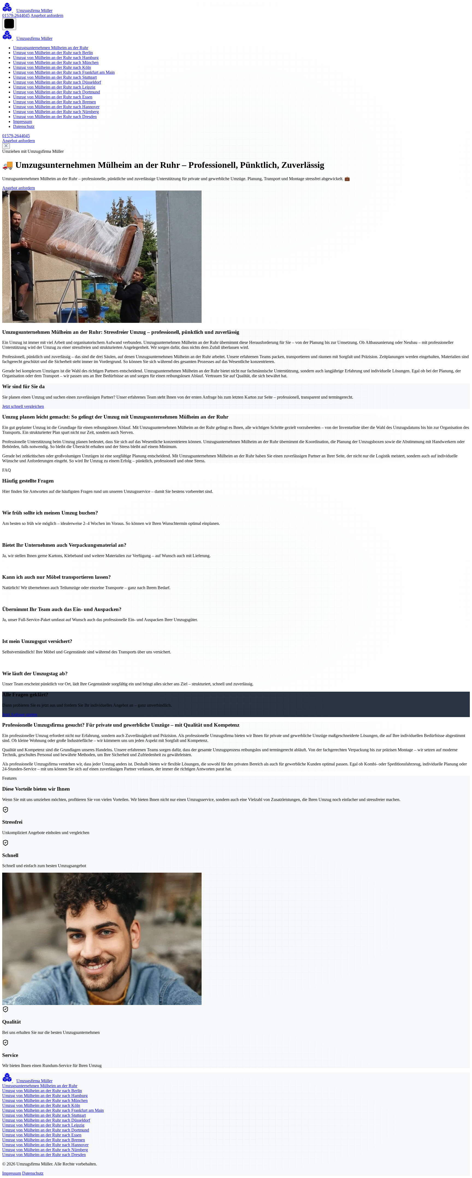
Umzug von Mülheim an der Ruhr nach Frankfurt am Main (64, 72)
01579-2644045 (16, 15)
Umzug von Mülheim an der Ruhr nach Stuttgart (55, 77)
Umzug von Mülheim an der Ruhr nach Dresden (55, 116)
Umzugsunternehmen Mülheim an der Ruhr (50, 47)
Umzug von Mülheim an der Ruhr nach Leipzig (54, 87)
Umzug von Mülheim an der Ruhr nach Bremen (54, 102)
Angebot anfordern (47, 15)
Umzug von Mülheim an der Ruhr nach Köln (52, 67)
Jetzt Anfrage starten (19, 714)
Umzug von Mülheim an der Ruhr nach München (56, 62)
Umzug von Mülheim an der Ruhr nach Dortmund (56, 92)
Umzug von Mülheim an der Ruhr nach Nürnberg (56, 111)
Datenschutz (23, 126)
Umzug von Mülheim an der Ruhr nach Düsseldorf (57, 82)
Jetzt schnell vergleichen (23, 406)
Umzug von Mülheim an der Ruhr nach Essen (52, 97)
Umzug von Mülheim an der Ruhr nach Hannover (56, 106)
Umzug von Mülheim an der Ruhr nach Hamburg (56, 57)
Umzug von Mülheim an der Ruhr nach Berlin (53, 52)
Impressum (22, 121)
